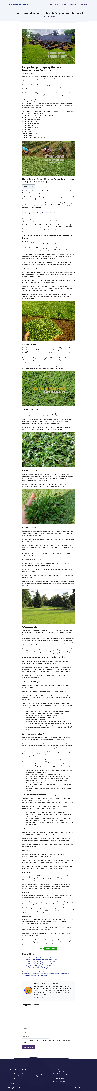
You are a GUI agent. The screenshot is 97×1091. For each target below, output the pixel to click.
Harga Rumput (27, 971)
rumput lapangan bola (45, 973)
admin (53, 16)
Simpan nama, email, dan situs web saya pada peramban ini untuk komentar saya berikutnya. (47, 1041)
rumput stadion (55, 973)
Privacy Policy (73, 1088)
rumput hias (27, 973)
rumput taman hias (64, 973)
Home (50, 4)
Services (63, 4)
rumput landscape (34, 973)
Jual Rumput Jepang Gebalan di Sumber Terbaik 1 (36, 977)
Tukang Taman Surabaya (15, 1088)
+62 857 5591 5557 (60, 1078)
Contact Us (13, 1083)
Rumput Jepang (26, 191)
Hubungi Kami (84, 4)
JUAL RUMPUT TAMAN (18, 4)
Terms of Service (83, 1088)
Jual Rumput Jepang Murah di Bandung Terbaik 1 (36, 975)
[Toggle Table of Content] (32, 186)
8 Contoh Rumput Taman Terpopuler (43, 213)
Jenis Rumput (73, 4)
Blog (56, 4)
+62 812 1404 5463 (60, 1081)
